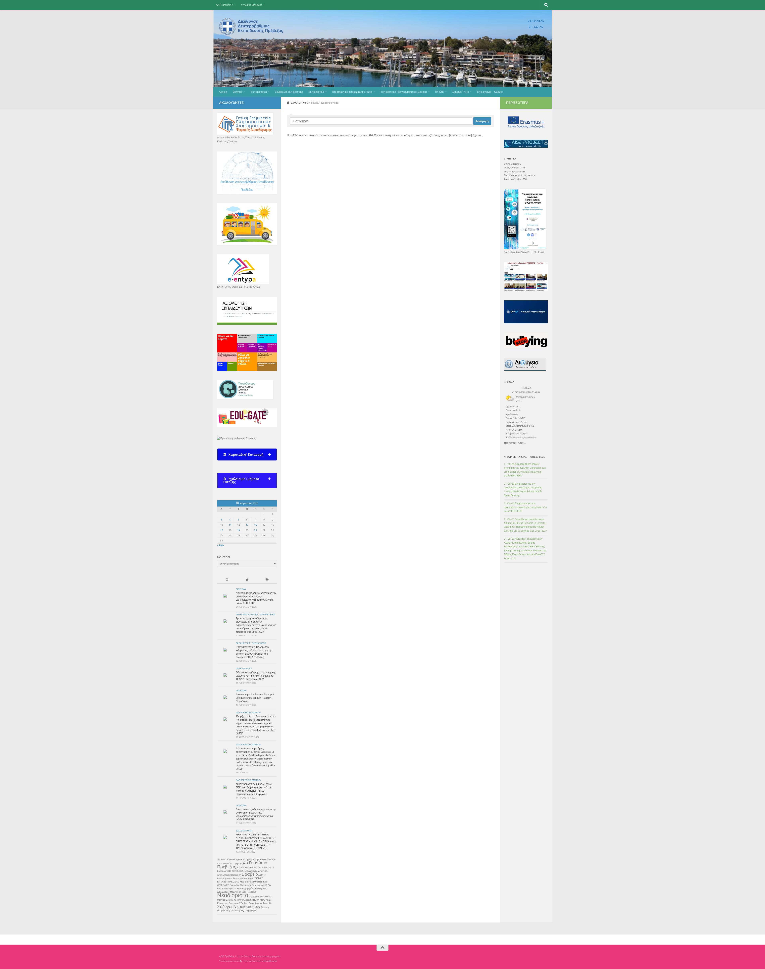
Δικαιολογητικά (247, 878)
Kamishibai (237, 871)
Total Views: (510, 171)
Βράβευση (236, 875)
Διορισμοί (241, 589)
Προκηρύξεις (243, 643)
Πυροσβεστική (255, 903)
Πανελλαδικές (244, 668)
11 (230, 524)
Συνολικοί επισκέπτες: (516, 175)
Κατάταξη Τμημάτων (246, 888)
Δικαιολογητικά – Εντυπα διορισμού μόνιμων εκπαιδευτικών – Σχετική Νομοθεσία (255, 698)
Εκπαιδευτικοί (259, 91)
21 (255, 530)
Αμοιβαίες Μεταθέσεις (258, 871)
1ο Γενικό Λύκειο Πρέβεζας (229, 859)
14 (255, 524)
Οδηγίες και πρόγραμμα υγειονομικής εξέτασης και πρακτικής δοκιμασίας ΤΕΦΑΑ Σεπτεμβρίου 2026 (256, 676)
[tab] (247, 454)
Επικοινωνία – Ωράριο (490, 91)
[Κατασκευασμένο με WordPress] (241, 961)
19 (238, 530)
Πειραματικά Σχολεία (238, 903)
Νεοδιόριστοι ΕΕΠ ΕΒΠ (261, 896)
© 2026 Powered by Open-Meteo (521, 437)
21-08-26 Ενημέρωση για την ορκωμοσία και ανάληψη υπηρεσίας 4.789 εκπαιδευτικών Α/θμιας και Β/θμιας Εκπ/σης (523, 489)
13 (247, 524)
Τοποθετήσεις (267, 614)
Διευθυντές (234, 878)
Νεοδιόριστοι (233, 895)
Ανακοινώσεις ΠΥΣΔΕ (247, 614)
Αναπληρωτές (224, 875)
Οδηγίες (221, 900)
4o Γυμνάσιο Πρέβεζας (231, 863)
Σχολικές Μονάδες (251, 4)
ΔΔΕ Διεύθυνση (244, 831)
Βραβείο (250, 874)
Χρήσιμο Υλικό (460, 91)
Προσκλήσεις (259, 643)
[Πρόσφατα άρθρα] (227, 580)
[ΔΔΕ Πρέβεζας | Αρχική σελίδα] (252, 26)
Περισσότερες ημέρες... (515, 442)
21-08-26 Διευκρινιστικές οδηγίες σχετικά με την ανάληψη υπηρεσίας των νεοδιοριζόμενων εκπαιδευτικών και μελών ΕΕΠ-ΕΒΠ (525, 470)
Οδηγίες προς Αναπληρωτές (239, 900)
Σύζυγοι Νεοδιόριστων (238, 906)
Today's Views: (511, 167)
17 (221, 530)
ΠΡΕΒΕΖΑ (526, 388)
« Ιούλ (220, 545)
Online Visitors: (512, 163)
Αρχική (223, 91)
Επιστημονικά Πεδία (261, 885)
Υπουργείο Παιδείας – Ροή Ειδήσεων (524, 456)
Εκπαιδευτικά (316, 91)
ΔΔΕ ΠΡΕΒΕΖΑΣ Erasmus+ (248, 712)
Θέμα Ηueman (270, 961)
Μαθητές (237, 91)
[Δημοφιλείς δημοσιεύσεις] (247, 580)
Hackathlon (255, 867)
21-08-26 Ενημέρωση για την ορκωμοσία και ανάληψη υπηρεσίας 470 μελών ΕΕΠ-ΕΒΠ (525, 507)
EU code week (243, 867)
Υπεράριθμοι (250, 910)
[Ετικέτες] (267, 580)
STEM (245, 871)
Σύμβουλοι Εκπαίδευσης (289, 91)
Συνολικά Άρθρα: (513, 179)
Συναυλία (267, 903)
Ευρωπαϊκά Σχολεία (226, 888)
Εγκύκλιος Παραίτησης (240, 885)
